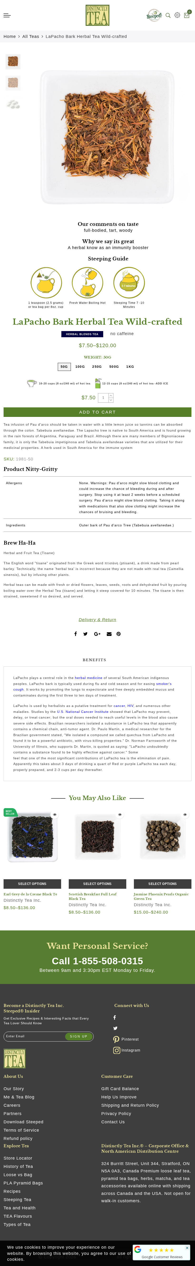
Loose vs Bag (18, 1174)
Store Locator (18, 1158)
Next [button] (177, 137)
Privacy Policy (116, 1113)
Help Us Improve (119, 1097)
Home (10, 36)
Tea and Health (20, 1208)
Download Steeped (24, 1122)
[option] (108, 135)
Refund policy (18, 1138)
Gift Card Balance (120, 1088)
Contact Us (113, 1122)
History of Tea (18, 1166)
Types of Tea (17, 1224)
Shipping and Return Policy (130, 1105)
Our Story (14, 1088)
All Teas (30, 36)
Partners (13, 1113)
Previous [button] (34, 138)
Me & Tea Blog (19, 1097)
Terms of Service (21, 1130)
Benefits (94, 660)
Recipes (12, 1191)
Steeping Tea (17, 1199)
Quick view (54, 815)
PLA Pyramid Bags (23, 1183)
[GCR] (137, 1249)
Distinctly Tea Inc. (22, 900)
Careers (12, 1105)
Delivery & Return (97, 619)
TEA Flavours (18, 1216)
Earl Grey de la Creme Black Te (30, 894)
